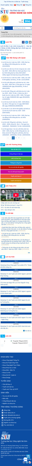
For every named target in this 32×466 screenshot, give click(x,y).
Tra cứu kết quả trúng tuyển (16, 171)
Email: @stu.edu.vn (9, 412)
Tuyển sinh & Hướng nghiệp (12, 417)
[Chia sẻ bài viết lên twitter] (26, 42)
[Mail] (30, 42)
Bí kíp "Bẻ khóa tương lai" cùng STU (11, 205)
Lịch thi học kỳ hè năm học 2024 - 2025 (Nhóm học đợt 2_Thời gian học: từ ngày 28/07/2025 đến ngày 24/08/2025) (15, 104)
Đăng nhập (7, 410)
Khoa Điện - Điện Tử (9, 370)
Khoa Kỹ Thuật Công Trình (10, 362)
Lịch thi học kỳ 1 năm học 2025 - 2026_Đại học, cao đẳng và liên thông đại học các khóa (16, 64)
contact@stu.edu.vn (6, 449)
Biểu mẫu (5, 398)
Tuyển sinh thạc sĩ (16, 176)
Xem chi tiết (4, 54)
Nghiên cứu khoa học (9, 403)
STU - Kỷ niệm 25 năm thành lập (10, 207)
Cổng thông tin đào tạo (16, 154)
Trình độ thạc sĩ (7, 384)
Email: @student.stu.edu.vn (12, 415)
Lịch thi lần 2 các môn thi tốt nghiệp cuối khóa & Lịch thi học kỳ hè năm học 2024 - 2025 (16, 110)
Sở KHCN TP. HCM (16, 343)
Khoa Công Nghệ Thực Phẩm (11, 365)
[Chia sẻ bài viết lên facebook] (23, 42)
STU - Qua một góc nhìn (8, 210)
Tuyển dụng (24, 1)
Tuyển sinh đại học (16, 180)
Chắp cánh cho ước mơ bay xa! (10, 203)
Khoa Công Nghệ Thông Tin (11, 360)
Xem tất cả (28, 330)
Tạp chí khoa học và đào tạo (12, 1)
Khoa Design (6, 377)
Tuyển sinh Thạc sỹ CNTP (10, 389)
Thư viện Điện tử (9, 425)
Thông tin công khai (16, 163)
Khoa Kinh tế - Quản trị (9, 375)
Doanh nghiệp (5, 5)
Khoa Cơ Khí (6, 372)
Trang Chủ (4, 32)
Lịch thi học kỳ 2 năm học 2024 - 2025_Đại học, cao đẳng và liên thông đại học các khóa (16, 117)
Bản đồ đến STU (16, 149)
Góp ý (11, 5)
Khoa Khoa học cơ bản (9, 367)
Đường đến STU (9, 420)
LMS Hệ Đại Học (16, 158)
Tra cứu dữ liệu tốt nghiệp (16, 167)
